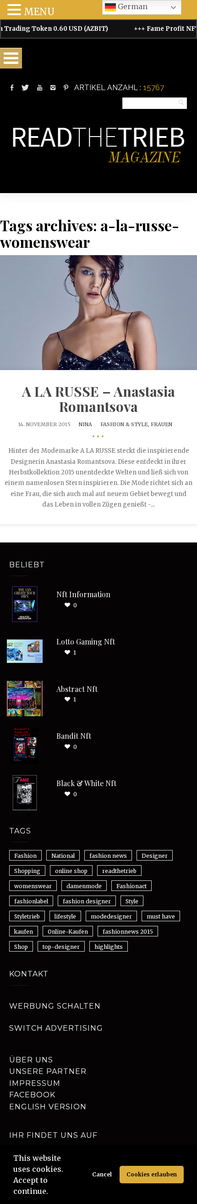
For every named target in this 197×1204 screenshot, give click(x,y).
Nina (85, 424)
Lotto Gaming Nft (85, 641)
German (132, 6)
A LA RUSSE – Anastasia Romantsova (98, 399)
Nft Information (83, 594)
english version (48, 1106)
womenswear (33, 886)
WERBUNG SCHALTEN (55, 1006)
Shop (21, 946)
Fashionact (131, 886)
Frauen (161, 424)
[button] (51, 1192)
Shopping (27, 870)
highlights (108, 946)
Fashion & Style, (125, 424)
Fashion (25, 855)
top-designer (61, 946)
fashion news (108, 855)
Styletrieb (27, 916)
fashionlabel (31, 901)
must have (161, 916)
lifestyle (65, 916)
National (63, 855)
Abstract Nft (77, 689)
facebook (32, 1094)
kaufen (23, 931)
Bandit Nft (73, 736)
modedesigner (111, 916)
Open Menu (11, 58)
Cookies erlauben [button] (151, 1174)
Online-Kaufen (68, 931)
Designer (155, 855)
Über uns (31, 1060)
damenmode (84, 886)
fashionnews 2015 (128, 931)
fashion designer (87, 901)
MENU (39, 11)
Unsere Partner (48, 1071)
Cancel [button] (102, 1174)
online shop (71, 870)
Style (132, 901)
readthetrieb (119, 870)
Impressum (34, 1083)
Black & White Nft (86, 783)
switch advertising (56, 1028)
